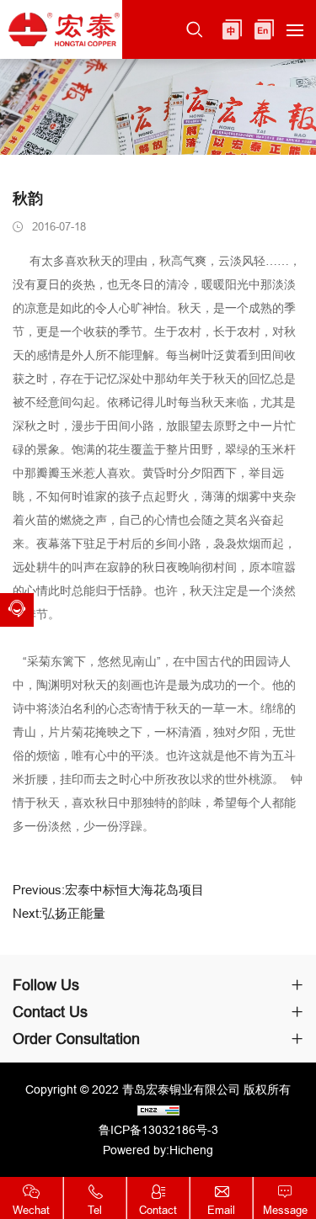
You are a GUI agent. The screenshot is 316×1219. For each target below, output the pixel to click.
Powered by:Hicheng (158, 1150)
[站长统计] (158, 1110)
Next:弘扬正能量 (59, 913)
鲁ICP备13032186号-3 (158, 1129)
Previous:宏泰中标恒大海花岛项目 (108, 890)
